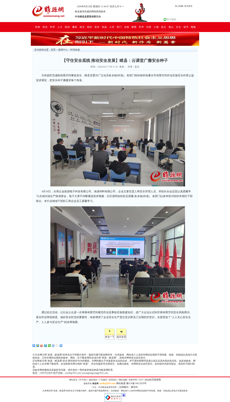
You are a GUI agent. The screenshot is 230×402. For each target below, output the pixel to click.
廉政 (74, 27)
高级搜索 (156, 379)
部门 (119, 27)
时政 (37, 27)
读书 (185, 27)
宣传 (97, 27)
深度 (148, 27)
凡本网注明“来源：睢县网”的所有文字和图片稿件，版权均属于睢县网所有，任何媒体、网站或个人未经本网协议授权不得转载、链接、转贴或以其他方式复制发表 (115, 391)
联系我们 (113, 380)
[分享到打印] (61, 345)
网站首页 (73, 380)
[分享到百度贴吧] (53, 345)
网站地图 (123, 380)
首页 (53, 50)
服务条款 (93, 380)
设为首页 (188, 6)
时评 (52, 27)
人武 (111, 27)
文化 (178, 27)
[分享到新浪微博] (41, 345)
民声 (141, 27)
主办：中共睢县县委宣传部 (104, 387)
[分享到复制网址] (57, 345)
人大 (59, 27)
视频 (193, 27)
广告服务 (103, 380)
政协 (67, 27)
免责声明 (133, 380)
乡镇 (126, 27)
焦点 (163, 27)
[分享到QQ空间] (37, 345)
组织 (89, 27)
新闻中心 (63, 50)
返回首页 (121, 337)
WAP (141, 380)
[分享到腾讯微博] (45, 345)
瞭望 (134, 27)
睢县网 (148, 380)
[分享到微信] (49, 345)
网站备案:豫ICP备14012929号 (131, 383)
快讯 (45, 27)
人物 (156, 27)
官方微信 (171, 19)
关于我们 (83, 380)
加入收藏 (179, 6)
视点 (171, 27)
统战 (104, 27)
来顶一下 (109, 337)
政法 (82, 27)
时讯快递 (75, 50)
